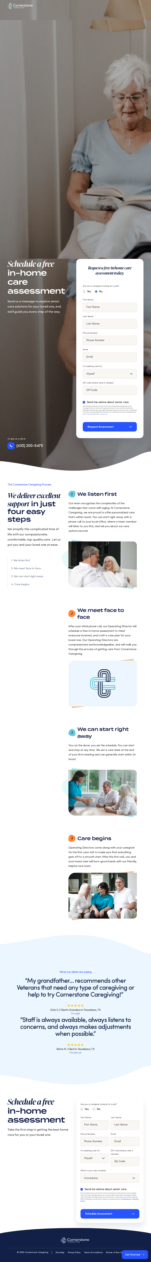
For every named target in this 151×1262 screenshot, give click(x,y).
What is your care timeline (93, 1170)
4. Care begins (20, 584)
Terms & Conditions (93, 1252)
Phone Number (90, 333)
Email (85, 349)
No (101, 291)
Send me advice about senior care (108, 402)
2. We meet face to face (26, 568)
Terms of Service (102, 414)
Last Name (88, 316)
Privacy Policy (89, 414)
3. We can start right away (27, 576)
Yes (89, 291)
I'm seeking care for (92, 366)
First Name (88, 300)
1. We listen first (20, 560)
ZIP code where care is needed (98, 383)
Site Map (60, 1252)
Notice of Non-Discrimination (120, 1252)
